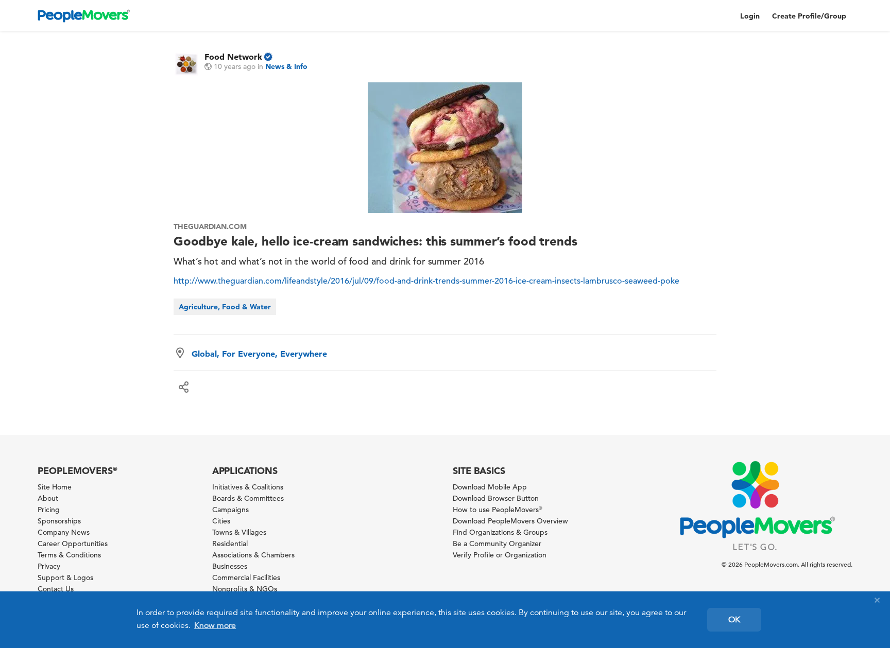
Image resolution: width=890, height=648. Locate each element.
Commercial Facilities (246, 577)
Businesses (229, 566)
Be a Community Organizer (497, 543)
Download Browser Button (496, 498)
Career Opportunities (73, 543)
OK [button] (734, 620)
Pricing (49, 509)
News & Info (286, 66)
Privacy (49, 566)
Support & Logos (65, 577)
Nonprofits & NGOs (244, 588)
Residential (230, 543)
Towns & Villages (239, 532)
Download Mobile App (490, 487)
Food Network (233, 56)
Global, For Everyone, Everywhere (259, 353)
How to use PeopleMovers (497, 509)
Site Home (55, 487)
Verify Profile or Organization (499, 554)
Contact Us (56, 588)
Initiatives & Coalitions (247, 487)
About (48, 498)
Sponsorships (59, 521)
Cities (221, 521)
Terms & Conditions (69, 554)
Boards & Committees (248, 498)
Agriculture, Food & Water (225, 306)
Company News (64, 532)
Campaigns (230, 509)
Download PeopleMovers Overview (510, 521)
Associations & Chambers (253, 554)
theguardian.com (210, 226)
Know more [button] (215, 625)
